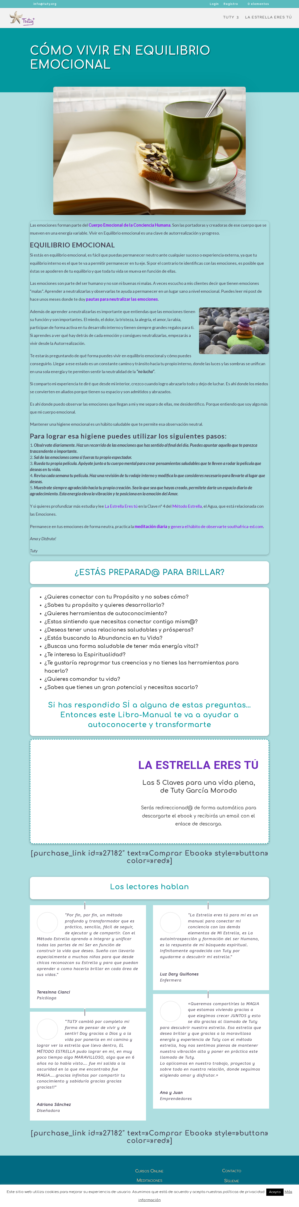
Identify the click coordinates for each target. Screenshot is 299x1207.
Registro (231, 4)
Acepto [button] (275, 1192)
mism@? (186, 622)
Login (214, 4)
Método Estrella (187, 506)
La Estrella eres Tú (268, 17)
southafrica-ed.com (245, 526)
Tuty (228, 17)
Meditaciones (149, 1180)
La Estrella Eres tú (121, 506)
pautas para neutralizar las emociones (122, 299)
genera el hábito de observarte (199, 526)
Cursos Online (149, 1171)
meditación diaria (151, 526)
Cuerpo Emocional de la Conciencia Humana (130, 225)
